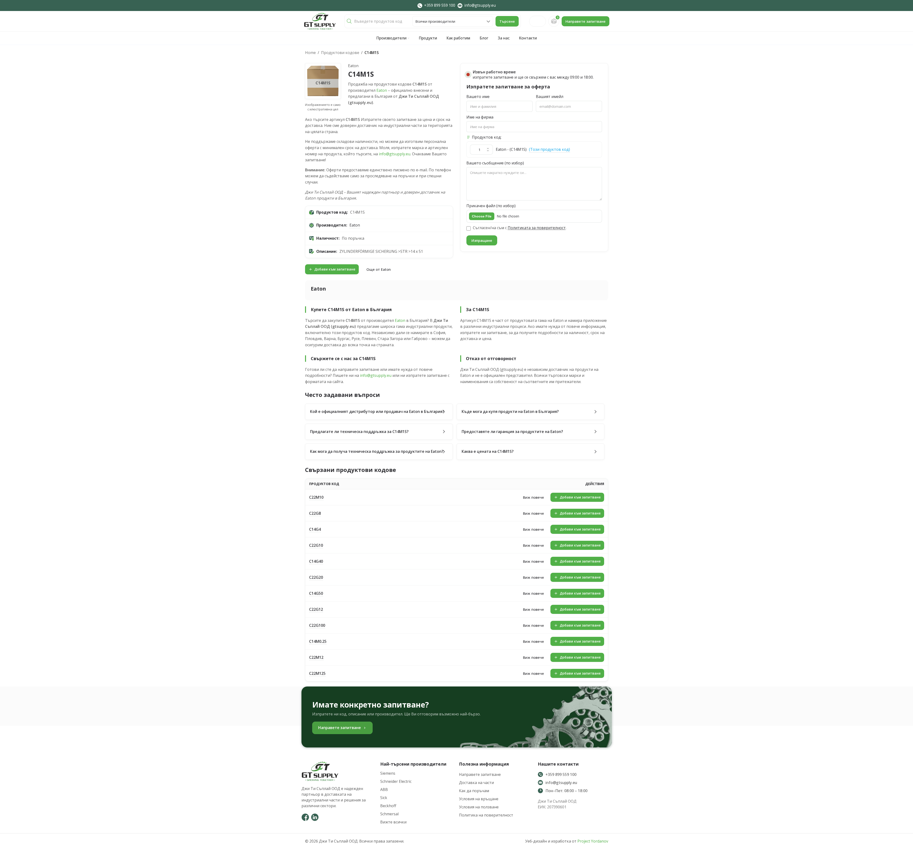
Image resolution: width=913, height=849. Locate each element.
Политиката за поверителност (537, 227)
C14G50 (316, 593)
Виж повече (533, 497)
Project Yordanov (592, 841)
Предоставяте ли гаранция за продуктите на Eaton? (512, 431)
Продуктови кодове (340, 52)
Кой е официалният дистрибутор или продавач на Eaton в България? (377, 411)
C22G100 (317, 625)
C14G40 (316, 561)
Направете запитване (585, 21)
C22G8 (315, 513)
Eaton (381, 90)
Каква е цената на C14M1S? (488, 451)
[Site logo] (320, 20)
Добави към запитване (334, 269)
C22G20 (316, 577)
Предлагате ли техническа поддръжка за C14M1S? (359, 431)
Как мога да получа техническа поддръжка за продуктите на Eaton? (376, 451)
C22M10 (316, 497)
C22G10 (316, 545)
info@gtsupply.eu (394, 154)
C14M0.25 (318, 641)
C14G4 (315, 529)
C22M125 (317, 673)
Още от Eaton (378, 269)
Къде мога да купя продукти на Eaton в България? (510, 411)
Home (310, 52)
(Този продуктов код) (549, 149)
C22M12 (316, 657)
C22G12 (316, 609)
